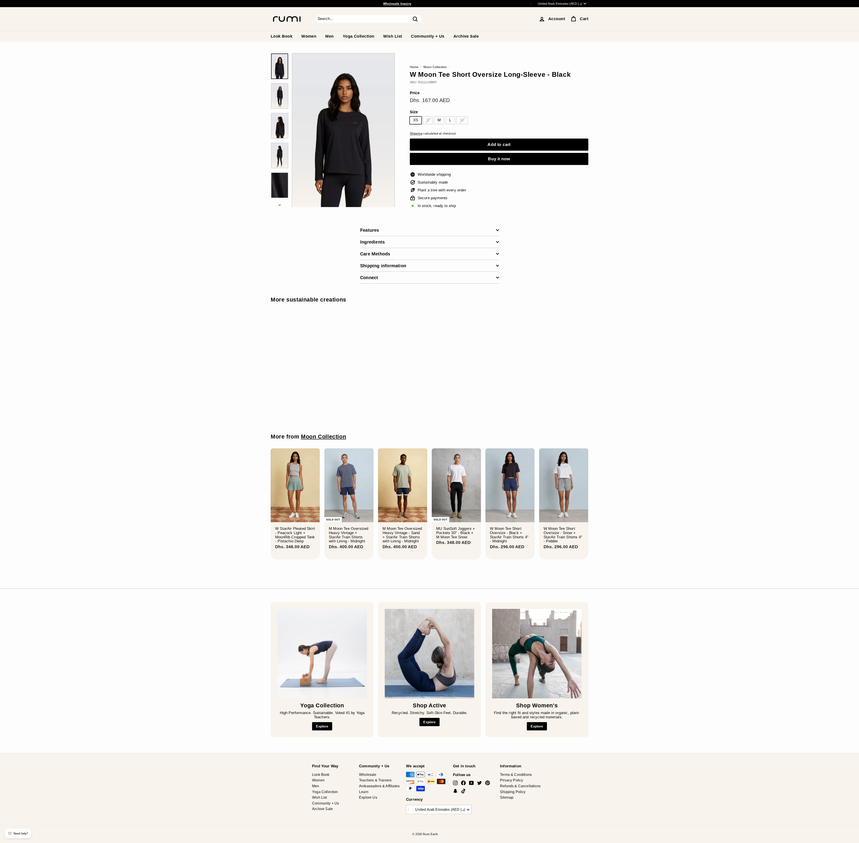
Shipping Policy (513, 792)
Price (415, 93)
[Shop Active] (429, 653)
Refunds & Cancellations (520, 786)
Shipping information (383, 265)
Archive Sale (466, 36)
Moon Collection (435, 67)
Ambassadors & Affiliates (379, 786)
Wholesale (367, 775)
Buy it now (499, 158)
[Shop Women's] (537, 653)
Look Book (281, 36)
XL (462, 120)
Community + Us (427, 36)
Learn (363, 792)
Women (308, 36)
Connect (369, 277)
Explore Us (368, 797)
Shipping (416, 133)
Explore (322, 726)
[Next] (280, 204)
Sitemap (506, 797)
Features (369, 230)
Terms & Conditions (516, 775)
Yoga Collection (358, 36)
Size (414, 112)
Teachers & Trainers (375, 780)
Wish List (392, 36)
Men (329, 36)
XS (415, 120)
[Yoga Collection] (322, 653)
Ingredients (372, 242)
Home (414, 67)
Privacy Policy (511, 780)
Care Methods (375, 253)
